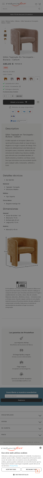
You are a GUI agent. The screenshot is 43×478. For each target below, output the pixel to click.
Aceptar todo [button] (11, 469)
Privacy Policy (14, 466)
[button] (22, 474)
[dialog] (21, 461)
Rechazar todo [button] (31, 469)
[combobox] (41, 448)
